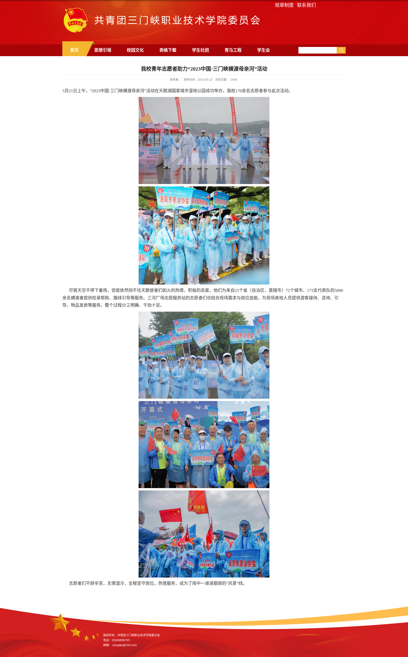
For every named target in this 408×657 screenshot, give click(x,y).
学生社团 (200, 50)
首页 (74, 50)
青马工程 (233, 50)
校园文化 (135, 50)
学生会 (263, 50)
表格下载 (167, 50)
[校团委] (161, 9)
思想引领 (102, 50)
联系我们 (306, 5)
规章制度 (284, 5)
